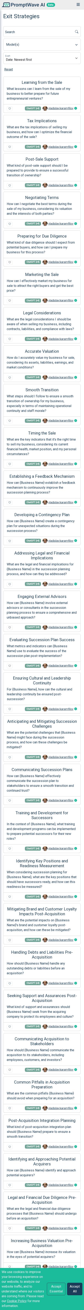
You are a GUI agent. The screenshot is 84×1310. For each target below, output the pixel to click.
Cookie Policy (17, 1301)
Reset (8, 69)
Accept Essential (56, 1289)
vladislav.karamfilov (60, 108)
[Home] (22, 4)
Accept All (75, 1289)
